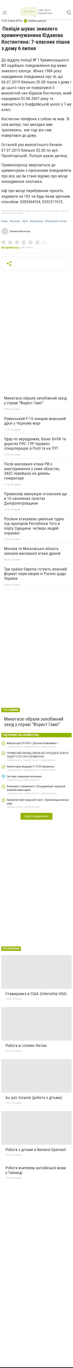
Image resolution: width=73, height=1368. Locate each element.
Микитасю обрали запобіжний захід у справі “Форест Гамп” (35, 400)
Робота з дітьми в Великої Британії (35, 1149)
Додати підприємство (36, 816)
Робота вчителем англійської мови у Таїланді (35, 1170)
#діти (25, 221)
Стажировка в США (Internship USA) (36, 993)
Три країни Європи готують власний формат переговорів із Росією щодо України (35, 574)
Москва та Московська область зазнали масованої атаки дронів (32, 551)
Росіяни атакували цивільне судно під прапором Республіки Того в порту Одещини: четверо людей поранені (34, 526)
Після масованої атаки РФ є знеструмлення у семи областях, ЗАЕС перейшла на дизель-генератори (32, 471)
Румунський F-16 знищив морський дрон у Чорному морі (35, 421)
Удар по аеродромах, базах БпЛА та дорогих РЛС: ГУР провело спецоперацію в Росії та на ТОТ (35, 444)
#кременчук (36, 221)
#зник (4, 221)
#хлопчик (15, 221)
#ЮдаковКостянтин (56, 221)
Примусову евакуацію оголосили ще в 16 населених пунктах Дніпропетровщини (35, 498)
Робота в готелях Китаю (26, 1045)
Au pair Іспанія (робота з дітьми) (33, 1097)
